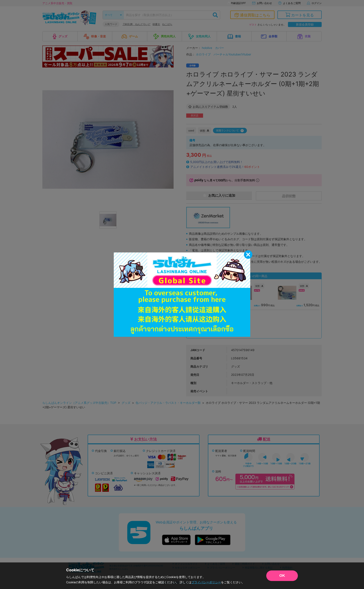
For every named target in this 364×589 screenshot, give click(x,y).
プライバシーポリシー (206, 582)
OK (282, 575)
